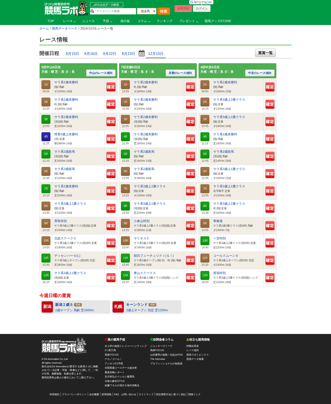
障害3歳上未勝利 (66, 134)
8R (46, 206)
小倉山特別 (142, 221)
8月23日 (128, 54)
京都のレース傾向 (180, 73)
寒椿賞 (218, 221)
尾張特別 (219, 273)
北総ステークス (65, 238)
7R (46, 188)
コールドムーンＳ (225, 255)
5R (46, 154)
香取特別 (60, 221)
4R (46, 136)
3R (46, 119)
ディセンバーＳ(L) (67, 255)
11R (45, 258)
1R (46, 84)
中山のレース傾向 (101, 73)
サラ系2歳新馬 (64, 151)
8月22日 (109, 54)
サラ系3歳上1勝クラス (70, 203)
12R (46, 275)
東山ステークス (145, 273)
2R (46, 102)
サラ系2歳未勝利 (66, 82)
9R (46, 223)
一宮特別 (219, 238)
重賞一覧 (265, 53)
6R (46, 171)
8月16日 (91, 54)
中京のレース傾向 (260, 73)
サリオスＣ (142, 238)
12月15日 (155, 54)
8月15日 (72, 54)
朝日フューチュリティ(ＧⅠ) (154, 255)
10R (46, 240)
